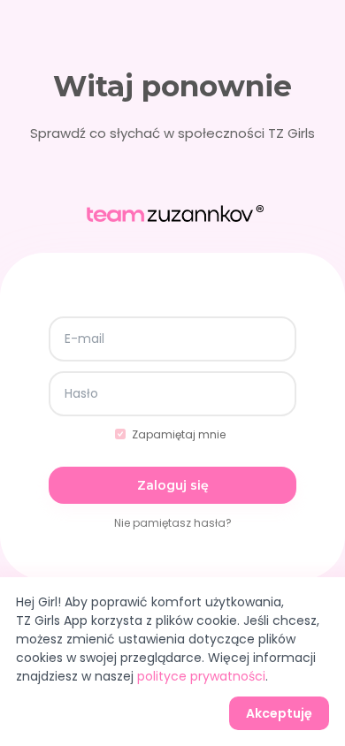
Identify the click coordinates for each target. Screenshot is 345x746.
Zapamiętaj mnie (179, 434)
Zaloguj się (173, 485)
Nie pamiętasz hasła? (173, 522)
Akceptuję (279, 713)
